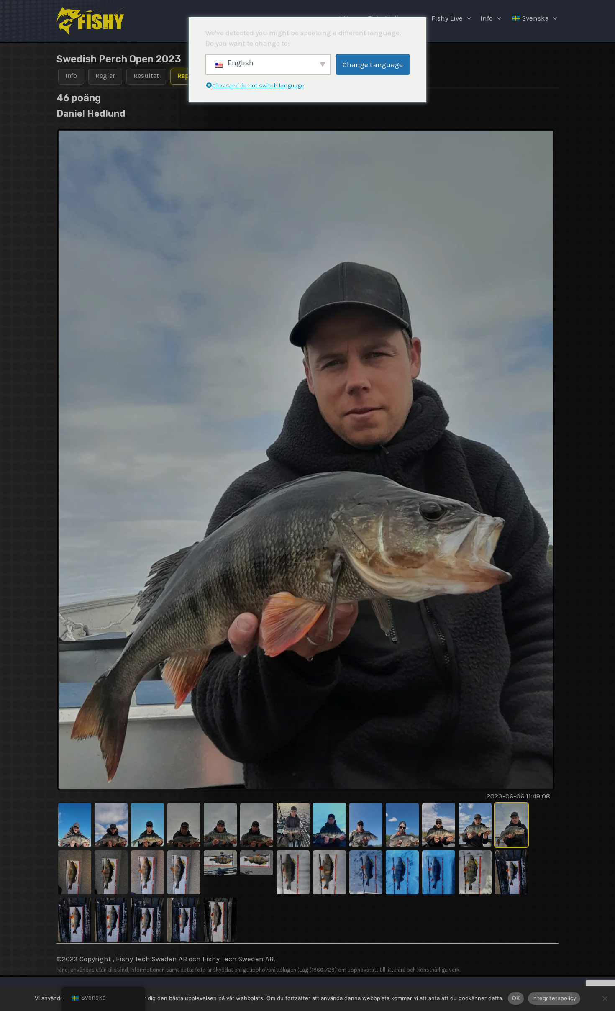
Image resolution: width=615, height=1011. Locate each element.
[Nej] (604, 998)
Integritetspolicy (554, 998)
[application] (467, 18)
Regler (105, 76)
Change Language (373, 64)
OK (516, 998)
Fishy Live (447, 18)
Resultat (146, 76)
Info (486, 18)
